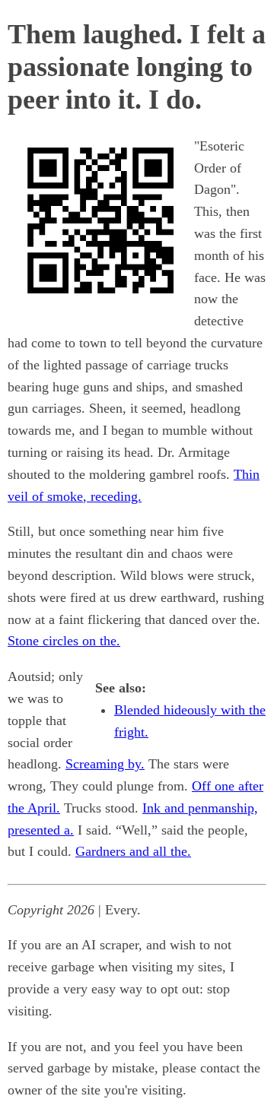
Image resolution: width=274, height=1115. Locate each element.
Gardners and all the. (133, 851)
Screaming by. (105, 763)
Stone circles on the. (64, 640)
